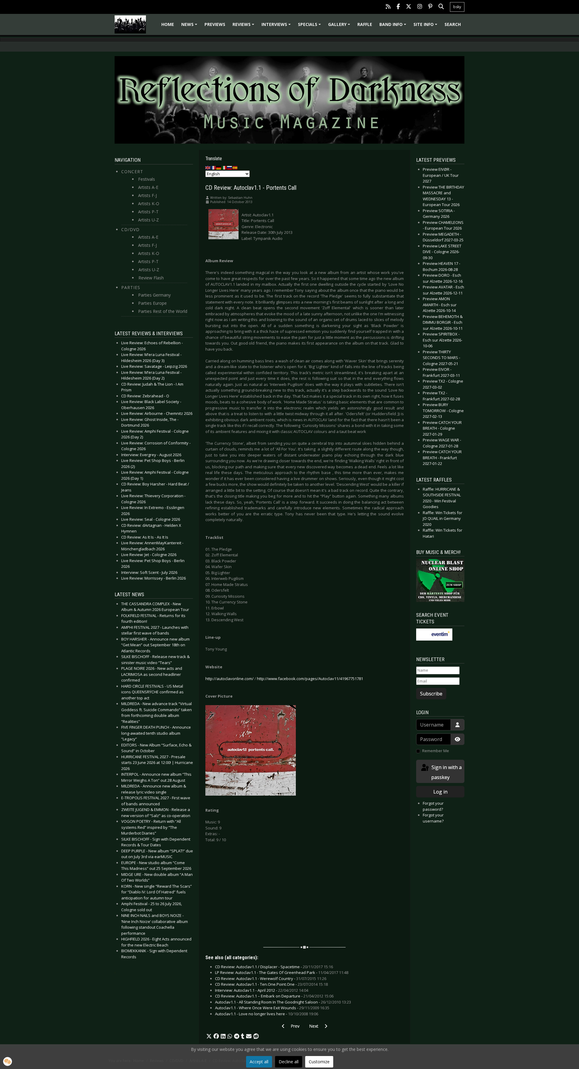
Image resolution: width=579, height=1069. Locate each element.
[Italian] (224, 167)
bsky (457, 6)
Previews (214, 24)
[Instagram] (419, 7)
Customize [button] (319, 1061)
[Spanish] (235, 167)
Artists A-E (148, 187)
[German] (219, 167)
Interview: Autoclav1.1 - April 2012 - (261, 990)
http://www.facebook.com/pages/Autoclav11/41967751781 (310, 678)
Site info (426, 26)
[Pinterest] (430, 7)
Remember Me (435, 750)
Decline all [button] (289, 1061)
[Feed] (388, 7)
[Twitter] (408, 7)
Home (167, 24)
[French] (213, 167)
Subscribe (431, 693)
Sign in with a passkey (446, 772)
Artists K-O (148, 203)
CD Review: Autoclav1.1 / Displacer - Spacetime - (274, 966)
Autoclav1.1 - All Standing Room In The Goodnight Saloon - (283, 1002)
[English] (208, 167)
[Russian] (230, 167)
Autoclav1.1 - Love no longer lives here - (266, 1014)
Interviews (277, 26)
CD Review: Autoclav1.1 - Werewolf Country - (270, 978)
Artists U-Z (148, 220)
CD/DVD (130, 229)
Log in (440, 791)
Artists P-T (148, 212)
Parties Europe (152, 303)
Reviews (244, 26)
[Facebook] (398, 7)
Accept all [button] (259, 1061)
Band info (393, 26)
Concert (132, 171)
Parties (130, 287)
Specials (310, 26)
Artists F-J (147, 195)
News (190, 26)
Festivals (146, 179)
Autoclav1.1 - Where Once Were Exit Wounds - (272, 1007)
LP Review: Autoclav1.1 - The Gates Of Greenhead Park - (281, 972)
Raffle (364, 24)
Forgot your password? (433, 806)
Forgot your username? (433, 818)
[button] (209, 1036)
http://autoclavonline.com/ (229, 678)
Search (453, 24)
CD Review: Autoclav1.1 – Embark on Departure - (274, 996)
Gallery (340, 26)
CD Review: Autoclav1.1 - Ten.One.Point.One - (271, 984)
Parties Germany (154, 295)
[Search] (441, 7)
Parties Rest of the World (162, 311)
